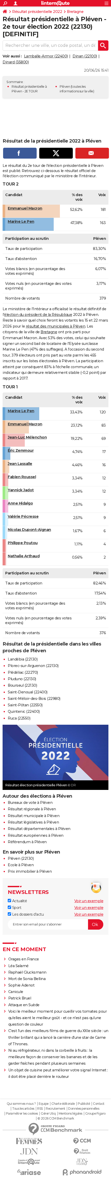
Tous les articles (23, 1108)
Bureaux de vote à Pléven (30, 802)
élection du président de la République (38, 314)
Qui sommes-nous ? (21, 1104)
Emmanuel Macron (25, 208)
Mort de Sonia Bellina (27, 978)
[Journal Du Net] (29, 1151)
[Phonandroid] (82, 1172)
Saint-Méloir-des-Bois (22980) (34, 698)
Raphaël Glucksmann (27, 972)
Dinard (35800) (16, 62)
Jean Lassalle (20, 463)
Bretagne (75, 11)
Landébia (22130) (22, 659)
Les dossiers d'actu (27, 914)
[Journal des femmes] (29, 1141)
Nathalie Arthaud (23, 556)
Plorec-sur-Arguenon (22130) (33, 665)
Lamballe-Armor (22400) (46, 56)
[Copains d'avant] (29, 1162)
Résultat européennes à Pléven (36, 835)
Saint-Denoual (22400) (27, 692)
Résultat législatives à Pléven (33, 822)
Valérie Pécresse (23, 516)
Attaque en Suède (23, 1005)
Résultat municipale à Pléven (33, 815)
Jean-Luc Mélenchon (27, 437)
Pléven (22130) (21, 858)
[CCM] (82, 1141)
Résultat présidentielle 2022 (37, 11)
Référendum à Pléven (27, 842)
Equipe (44, 1104)
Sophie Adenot (21, 985)
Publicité (84, 1104)
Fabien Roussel (22, 477)
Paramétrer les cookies (22, 1113)
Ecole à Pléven (21, 865)
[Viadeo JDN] (82, 1162)
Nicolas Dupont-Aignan (29, 529)
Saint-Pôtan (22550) (25, 705)
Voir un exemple (89, 901)
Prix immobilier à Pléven (30, 871)
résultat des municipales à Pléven (55, 326)
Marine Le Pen (21, 221)
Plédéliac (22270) (23, 672)
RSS (40, 1108)
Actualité (19, 901)
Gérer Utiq (48, 1113)
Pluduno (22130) (22, 679)
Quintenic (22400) (24, 711)
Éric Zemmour (21, 450)
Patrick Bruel (19, 998)
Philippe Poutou (23, 542)
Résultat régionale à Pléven (32, 809)
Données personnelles (83, 1108)
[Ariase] (29, 1172)
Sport (16, 907)
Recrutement (55, 1108)
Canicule (15, 991)
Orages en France (23, 959)
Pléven (65, 86)
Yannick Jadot (21, 490)
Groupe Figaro (95, 1113)
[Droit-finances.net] (82, 1151)
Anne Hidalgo (20, 503)
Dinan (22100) (85, 56)
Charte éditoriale (63, 1104)
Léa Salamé (18, 966)
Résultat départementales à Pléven (39, 828)
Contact (99, 1104)
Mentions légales (70, 1113)
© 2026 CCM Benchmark (55, 1118)
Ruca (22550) (19, 718)
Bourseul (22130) (22, 685)
